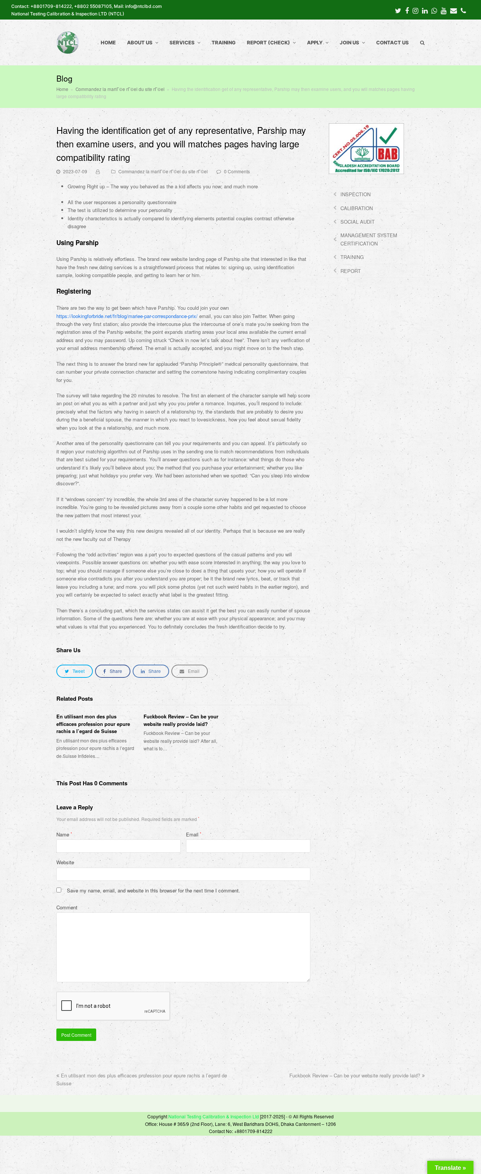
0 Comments (237, 171)
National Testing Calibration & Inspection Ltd (213, 1116)
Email (193, 834)
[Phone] (463, 10)
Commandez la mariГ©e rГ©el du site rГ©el (163, 171)
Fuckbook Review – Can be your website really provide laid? (181, 720)
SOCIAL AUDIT (357, 221)
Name (64, 834)
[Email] (453, 10)
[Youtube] (443, 10)
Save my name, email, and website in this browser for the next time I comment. (153, 890)
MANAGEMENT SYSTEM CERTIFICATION (368, 239)
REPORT (350, 270)
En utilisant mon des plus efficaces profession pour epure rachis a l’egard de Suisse (93, 724)
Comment (66, 907)
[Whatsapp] (434, 10)
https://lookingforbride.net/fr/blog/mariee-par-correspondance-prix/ (127, 316)
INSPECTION (355, 194)
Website (65, 862)
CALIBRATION (356, 208)
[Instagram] (415, 10)
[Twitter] (398, 10)
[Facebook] (407, 10)
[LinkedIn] (425, 10)
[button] (74, 671)
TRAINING (352, 257)
